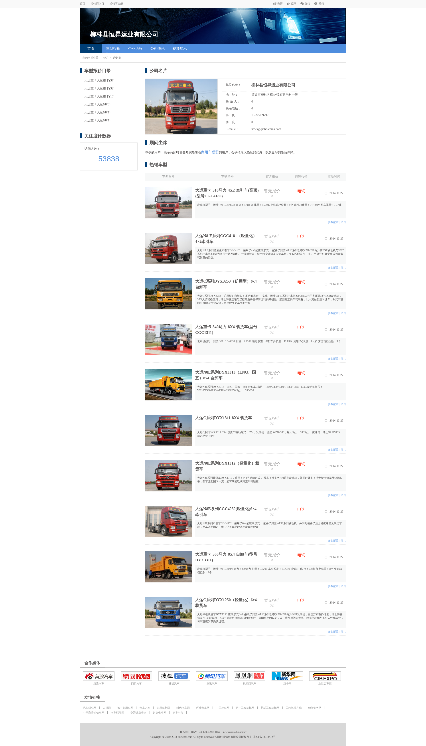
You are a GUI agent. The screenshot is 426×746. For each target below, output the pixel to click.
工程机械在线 (294, 707)
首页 (82, 3)
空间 (293, 3)
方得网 (107, 707)
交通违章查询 (138, 712)
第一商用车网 (125, 707)
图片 (343, 222)
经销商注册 (116, 3)
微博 (280, 3)
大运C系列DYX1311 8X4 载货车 (223, 418)
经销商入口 (97, 3)
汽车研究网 (89, 707)
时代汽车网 (183, 707)
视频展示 (180, 48)
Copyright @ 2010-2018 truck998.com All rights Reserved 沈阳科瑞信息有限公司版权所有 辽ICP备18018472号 (213, 736)
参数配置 (333, 222)
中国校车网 (222, 707)
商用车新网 (163, 707)
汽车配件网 (117, 712)
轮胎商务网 (314, 707)
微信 (307, 3)
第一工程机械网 (245, 707)
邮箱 (321, 3)
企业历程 (135, 48)
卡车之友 (145, 707)
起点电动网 (159, 712)
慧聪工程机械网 (270, 707)
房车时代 (178, 712)
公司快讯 (157, 48)
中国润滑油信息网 (93, 712)
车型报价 (113, 48)
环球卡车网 (202, 707)
